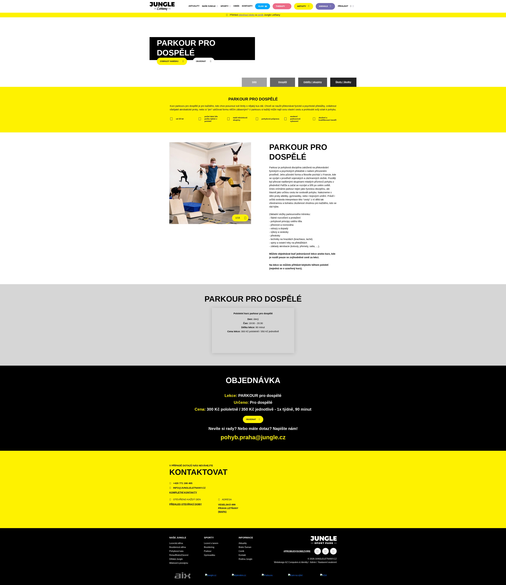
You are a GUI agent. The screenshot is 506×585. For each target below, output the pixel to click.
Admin (313, 562)
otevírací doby (247, 15)
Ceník (236, 6)
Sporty (225, 6)
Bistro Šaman (245, 547)
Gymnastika (209, 555)
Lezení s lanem (211, 543)
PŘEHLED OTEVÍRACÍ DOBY (185, 504)
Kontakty (247, 6)
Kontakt (242, 555)
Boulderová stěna (177, 547)
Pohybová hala (176, 551)
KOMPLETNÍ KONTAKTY (183, 492)
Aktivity (301, 6)
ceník (260, 15)
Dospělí (282, 82)
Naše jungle (209, 6)
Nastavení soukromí (327, 562)
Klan (261, 6)
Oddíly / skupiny (312, 82)
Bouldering (209, 547)
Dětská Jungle (176, 559)
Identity (304, 562)
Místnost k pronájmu (178, 563)
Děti (254, 82)
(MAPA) (222, 511)
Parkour (207, 551)
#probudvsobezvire (297, 551)
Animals (323, 6)
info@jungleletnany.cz (189, 488)
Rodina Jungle (245, 559)
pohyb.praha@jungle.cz (253, 437)
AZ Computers (292, 562)
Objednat (201, 61)
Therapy (280, 6)
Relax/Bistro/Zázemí (178, 555)
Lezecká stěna (176, 543)
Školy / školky (343, 82)
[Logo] (162, 6)
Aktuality (194, 6)
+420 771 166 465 (182, 483)
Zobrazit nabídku (169, 61)
